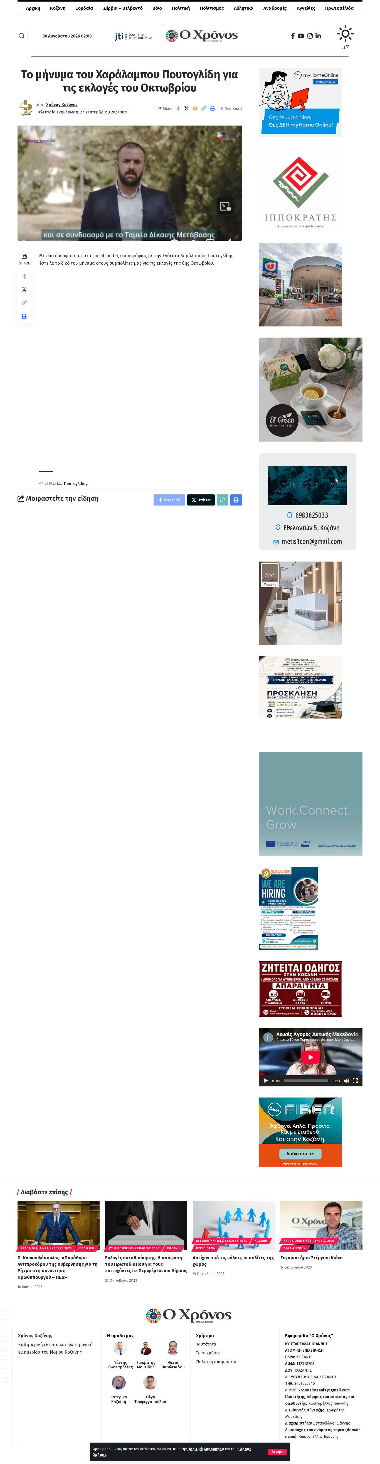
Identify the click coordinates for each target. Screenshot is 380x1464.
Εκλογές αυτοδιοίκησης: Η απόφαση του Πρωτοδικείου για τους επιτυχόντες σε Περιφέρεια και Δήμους (146, 1264)
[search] (21, 36)
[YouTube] (301, 36)
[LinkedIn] (318, 36)
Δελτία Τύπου (294, 1248)
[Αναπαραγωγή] (266, 1081)
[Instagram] (310, 36)
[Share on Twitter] (187, 108)
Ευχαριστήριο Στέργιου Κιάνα (311, 1257)
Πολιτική (86, 1248)
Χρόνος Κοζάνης (62, 104)
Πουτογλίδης (75, 483)
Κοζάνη (173, 1248)
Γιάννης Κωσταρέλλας (120, 1365)
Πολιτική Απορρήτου (205, 1449)
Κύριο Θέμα (205, 1248)
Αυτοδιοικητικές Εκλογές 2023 (46, 1248)
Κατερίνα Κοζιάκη (118, 1399)
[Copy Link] (204, 108)
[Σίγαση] (346, 1081)
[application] (310, 1057)
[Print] (212, 108)
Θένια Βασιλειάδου (173, 1365)
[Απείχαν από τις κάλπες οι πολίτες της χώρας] (234, 1225)
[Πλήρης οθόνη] (355, 1081)
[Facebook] (293, 36)
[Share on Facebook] (178, 108)
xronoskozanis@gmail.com (324, 1390)
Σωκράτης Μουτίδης (145, 1365)
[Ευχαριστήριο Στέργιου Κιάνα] (321, 1225)
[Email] (195, 108)
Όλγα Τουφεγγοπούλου (150, 1399)
